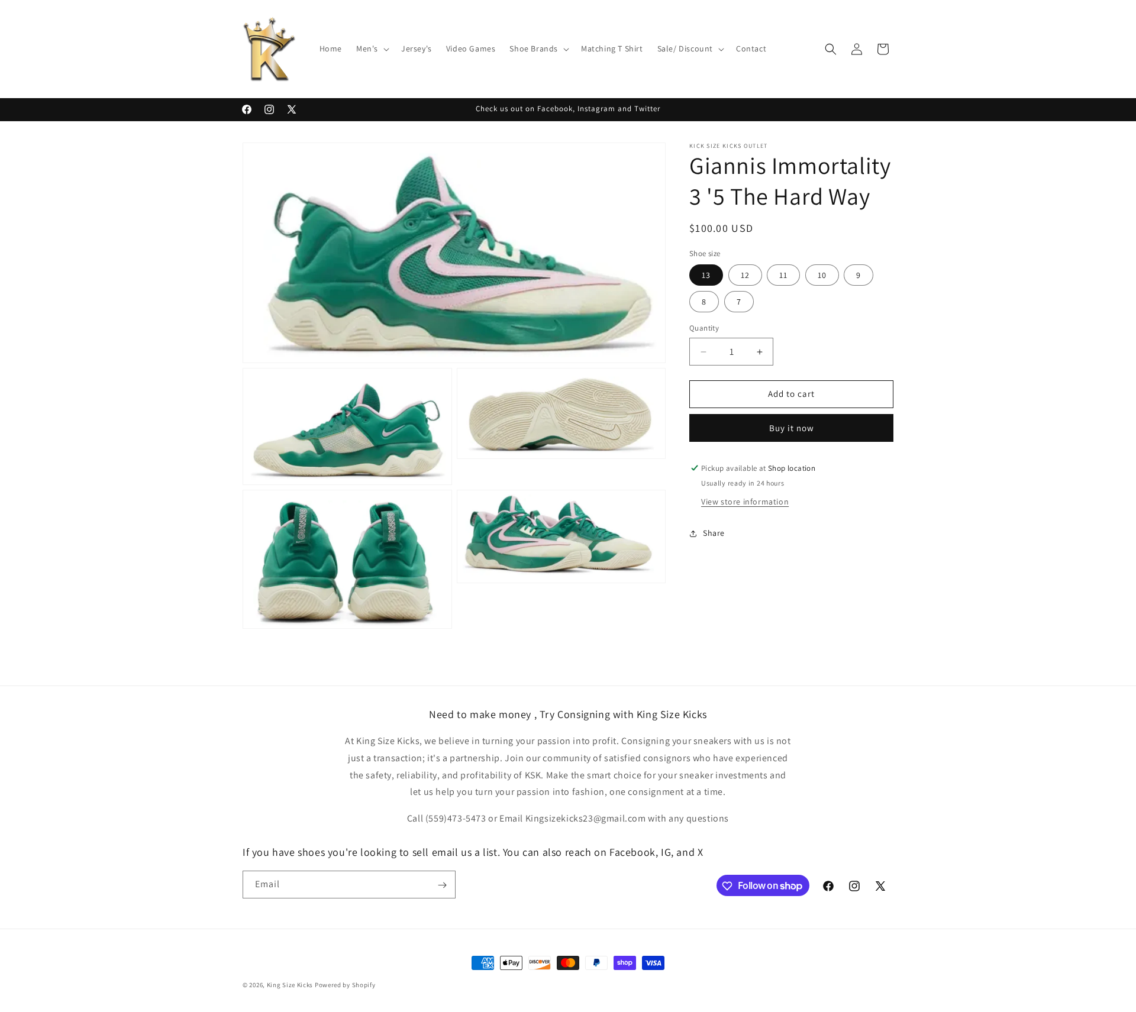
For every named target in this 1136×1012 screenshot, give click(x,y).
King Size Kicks (291, 985)
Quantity (704, 329)
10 (822, 275)
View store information (745, 501)
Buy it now (791, 428)
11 (783, 275)
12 (745, 275)
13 (706, 275)
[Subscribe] (442, 885)
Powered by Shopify (345, 985)
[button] (371, 48)
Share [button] (714, 533)
